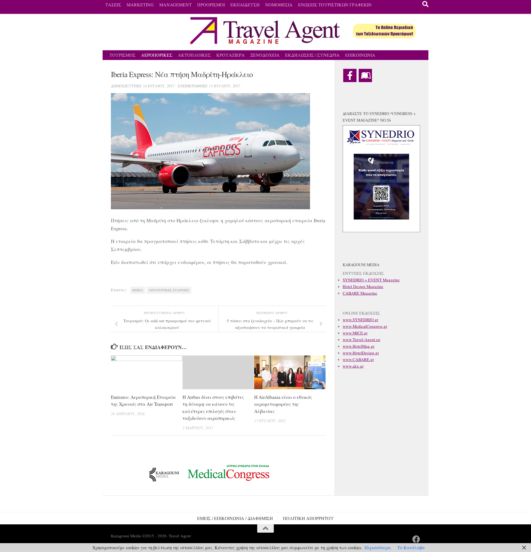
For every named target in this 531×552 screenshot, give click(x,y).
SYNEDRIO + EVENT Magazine (371, 279)
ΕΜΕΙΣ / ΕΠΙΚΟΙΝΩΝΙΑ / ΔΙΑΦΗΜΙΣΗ (235, 518)
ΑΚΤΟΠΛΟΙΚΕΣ (194, 55)
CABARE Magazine (360, 293)
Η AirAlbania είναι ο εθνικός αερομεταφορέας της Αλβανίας (283, 404)
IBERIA (137, 290)
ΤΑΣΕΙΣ (113, 4)
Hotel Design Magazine (363, 286)
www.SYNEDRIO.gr (360, 319)
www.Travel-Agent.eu (361, 339)
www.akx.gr (353, 366)
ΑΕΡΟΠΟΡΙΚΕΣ (156, 55)
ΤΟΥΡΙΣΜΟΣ (123, 55)
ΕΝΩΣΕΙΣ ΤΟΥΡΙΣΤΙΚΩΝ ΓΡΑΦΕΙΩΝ (335, 4)
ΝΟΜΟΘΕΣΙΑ (279, 4)
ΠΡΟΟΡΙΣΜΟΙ (211, 4)
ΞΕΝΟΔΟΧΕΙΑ (265, 55)
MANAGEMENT (175, 4)
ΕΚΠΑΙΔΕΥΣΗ (245, 4)
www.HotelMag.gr (358, 346)
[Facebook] (349, 75)
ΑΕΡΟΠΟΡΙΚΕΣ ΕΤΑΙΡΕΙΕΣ (169, 290)
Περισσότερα (378, 547)
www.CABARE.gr (358, 359)
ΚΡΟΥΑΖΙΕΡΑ (230, 55)
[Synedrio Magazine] (365, 75)
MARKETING (140, 4)
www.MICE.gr (355, 333)
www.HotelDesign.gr (361, 352)
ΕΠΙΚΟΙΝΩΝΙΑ (360, 55)
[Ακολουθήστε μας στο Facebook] (416, 539)
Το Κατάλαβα (411, 547)
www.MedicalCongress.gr (365, 326)
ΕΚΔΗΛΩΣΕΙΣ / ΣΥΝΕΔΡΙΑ (312, 55)
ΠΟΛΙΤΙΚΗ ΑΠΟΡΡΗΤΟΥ (308, 518)
